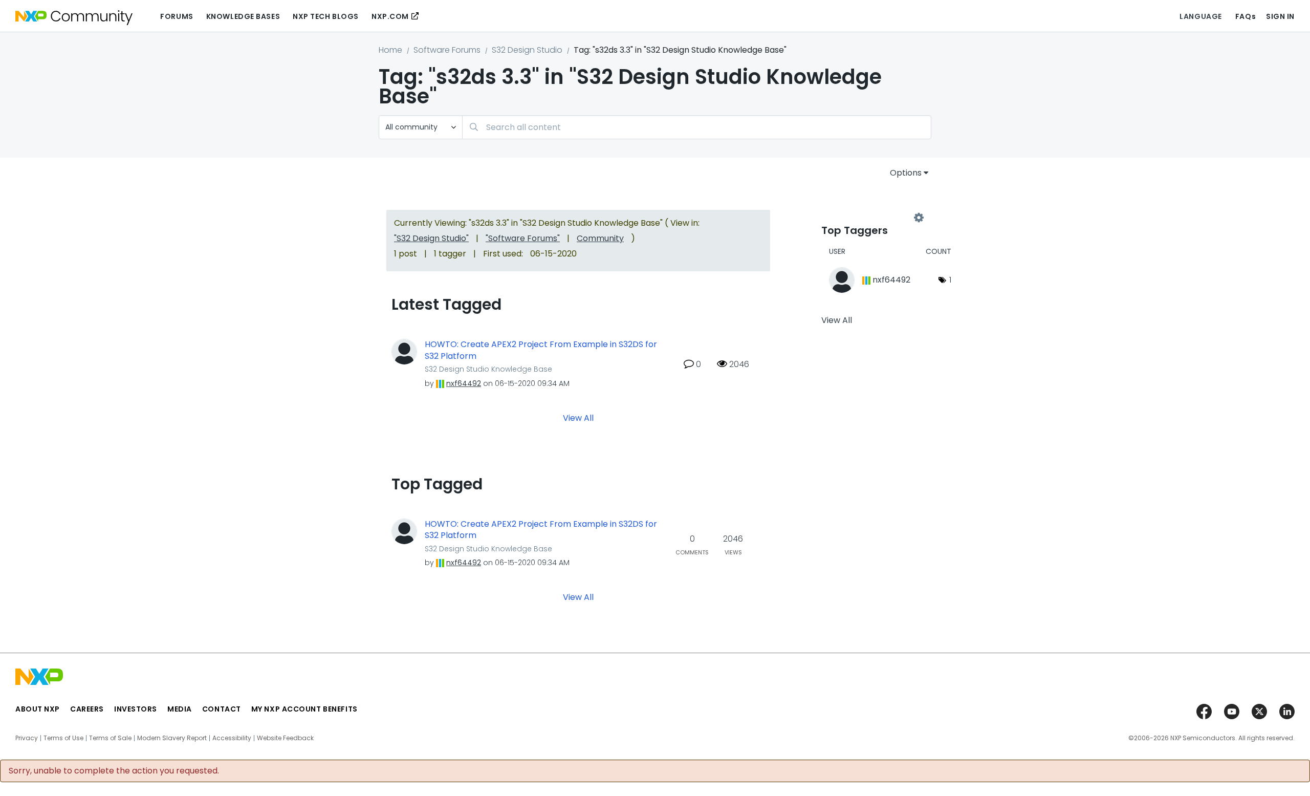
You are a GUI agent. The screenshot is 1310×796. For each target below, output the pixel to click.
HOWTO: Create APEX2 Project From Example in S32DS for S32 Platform (541, 350)
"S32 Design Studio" (431, 238)
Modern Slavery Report (172, 738)
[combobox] (696, 127)
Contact (221, 709)
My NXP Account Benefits (304, 709)
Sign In (1280, 16)
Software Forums (447, 50)
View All (578, 417)
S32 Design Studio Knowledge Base (488, 369)
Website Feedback (285, 738)
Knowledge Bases (243, 16)
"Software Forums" (523, 238)
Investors (135, 709)
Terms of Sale (110, 738)
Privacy (26, 738)
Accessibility (231, 738)
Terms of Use (63, 738)
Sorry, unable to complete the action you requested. (114, 771)
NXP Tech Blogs (326, 16)
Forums (176, 16)
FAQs (1245, 16)
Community (600, 238)
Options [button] (906, 173)
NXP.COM (390, 16)
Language (1200, 16)
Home (390, 50)
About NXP (37, 709)
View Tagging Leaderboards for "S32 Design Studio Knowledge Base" (870, 218)
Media (179, 709)
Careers (87, 709)
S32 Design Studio (527, 50)
